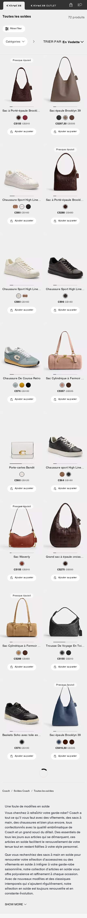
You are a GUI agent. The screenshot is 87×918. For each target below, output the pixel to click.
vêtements (57, 818)
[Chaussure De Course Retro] (22, 349)
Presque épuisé (22, 60)
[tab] (14, 6)
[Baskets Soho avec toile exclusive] (22, 706)
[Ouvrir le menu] (78, 5)
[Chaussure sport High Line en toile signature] (65, 438)
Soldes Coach (22, 791)
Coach (6, 791)
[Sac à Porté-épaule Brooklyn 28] (22, 82)
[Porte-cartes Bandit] (22, 438)
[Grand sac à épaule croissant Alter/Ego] (65, 528)
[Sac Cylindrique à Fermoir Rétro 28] (22, 617)
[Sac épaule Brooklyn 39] (65, 82)
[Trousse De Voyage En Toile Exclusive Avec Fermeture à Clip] (65, 617)
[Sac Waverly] (22, 528)
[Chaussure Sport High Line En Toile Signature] (22, 171)
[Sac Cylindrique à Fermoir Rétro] (65, 349)
